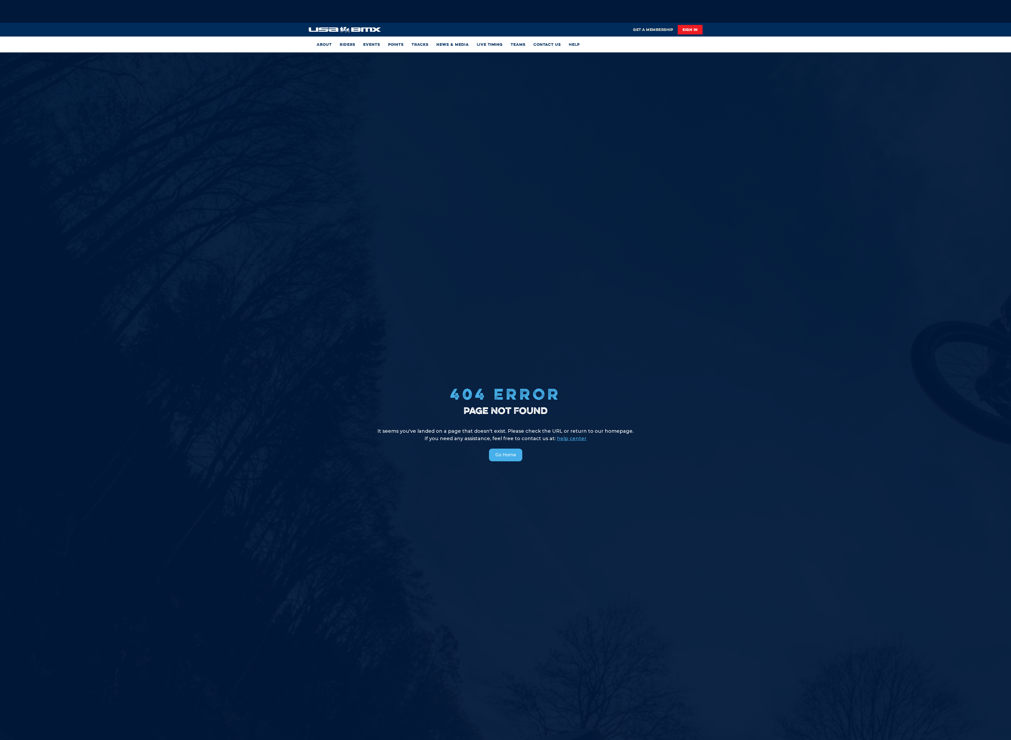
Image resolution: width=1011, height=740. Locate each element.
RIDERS (347, 44)
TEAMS (518, 44)
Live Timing (490, 44)
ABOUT (324, 44)
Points (396, 44)
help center (572, 438)
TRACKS (420, 44)
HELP (574, 44)
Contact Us (547, 44)
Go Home (505, 454)
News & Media (452, 44)
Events (371, 44)
